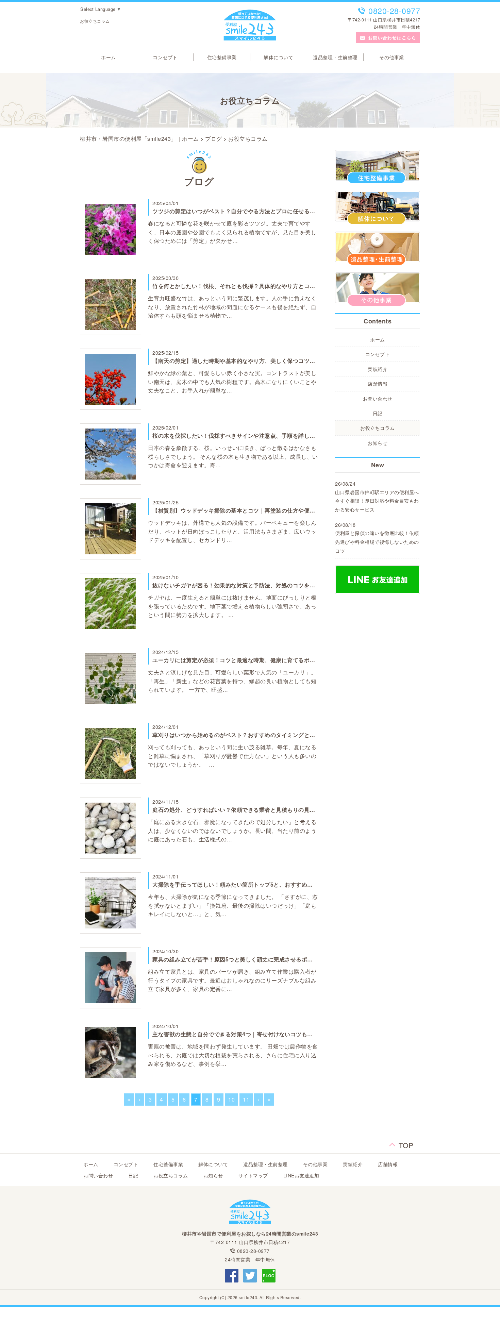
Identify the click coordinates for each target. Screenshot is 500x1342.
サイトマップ (253, 1175)
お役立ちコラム (377, 427)
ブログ (213, 138)
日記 (378, 413)
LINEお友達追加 (301, 1175)
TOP (406, 1143)
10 (231, 1099)
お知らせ (377, 442)
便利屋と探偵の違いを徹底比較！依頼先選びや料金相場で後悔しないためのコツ (377, 542)
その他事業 (391, 57)
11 (246, 1099)
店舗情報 (377, 383)
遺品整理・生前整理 (335, 57)
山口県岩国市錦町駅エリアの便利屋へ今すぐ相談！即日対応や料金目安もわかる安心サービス (377, 501)
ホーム (108, 57)
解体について (278, 57)
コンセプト (165, 57)
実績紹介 (377, 369)
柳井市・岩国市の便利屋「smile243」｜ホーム (139, 138)
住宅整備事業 (222, 57)
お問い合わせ (378, 398)
